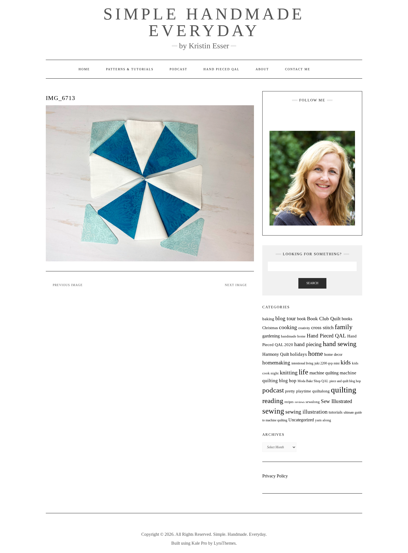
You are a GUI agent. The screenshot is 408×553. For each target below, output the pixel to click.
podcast (273, 390)
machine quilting (324, 373)
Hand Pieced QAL (221, 69)
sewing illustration (306, 412)
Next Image (236, 285)
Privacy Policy (275, 476)
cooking (288, 327)
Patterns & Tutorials (129, 69)
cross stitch (322, 327)
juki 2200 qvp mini (326, 363)
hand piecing (308, 344)
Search (312, 283)
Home (84, 69)
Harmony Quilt (275, 354)
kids (346, 362)
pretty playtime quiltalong (307, 391)
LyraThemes (225, 543)
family (343, 327)
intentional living (302, 363)
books (347, 318)
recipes (289, 402)
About (262, 69)
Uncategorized (301, 419)
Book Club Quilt (324, 318)
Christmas (270, 328)
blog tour (285, 318)
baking (268, 319)
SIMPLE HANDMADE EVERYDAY (204, 22)
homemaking (276, 363)
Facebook (308, 114)
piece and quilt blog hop (345, 381)
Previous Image (68, 285)
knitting (289, 373)
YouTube (316, 114)
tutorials (335, 412)
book (301, 318)
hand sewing (339, 343)
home (315, 353)
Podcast (178, 69)
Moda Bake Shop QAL (313, 381)
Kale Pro (199, 543)
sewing (273, 411)
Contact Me (297, 69)
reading (272, 400)
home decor (333, 354)
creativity (304, 328)
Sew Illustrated (336, 401)
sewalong (313, 402)
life (303, 372)
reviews (299, 402)
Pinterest (324, 114)
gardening (271, 336)
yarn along (323, 420)
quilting (343, 389)
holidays (298, 354)
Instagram (300, 114)
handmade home (293, 336)
